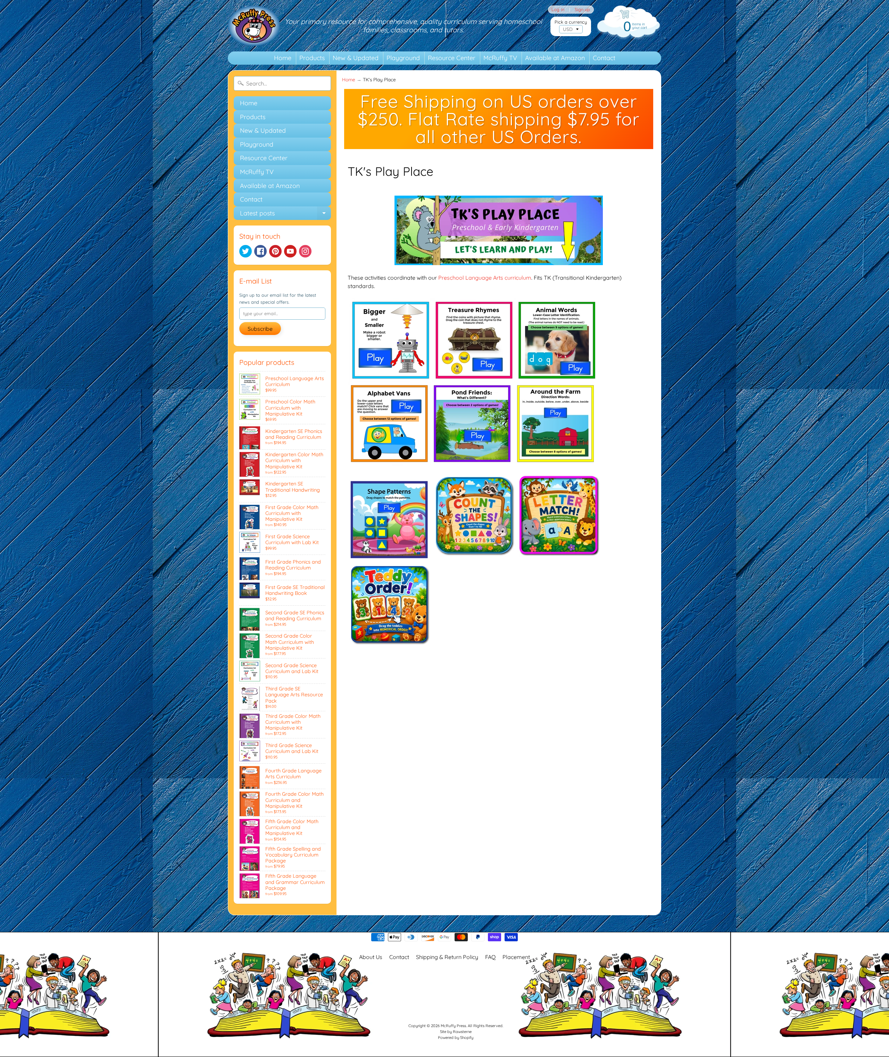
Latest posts (285, 214)
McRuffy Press (453, 1025)
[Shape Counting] (474, 558)
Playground (403, 58)
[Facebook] (260, 251)
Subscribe (260, 328)
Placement (516, 956)
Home (282, 58)
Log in (557, 9)
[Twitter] (245, 251)
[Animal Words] (557, 377)
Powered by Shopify (455, 1037)
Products (312, 58)
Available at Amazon (555, 58)
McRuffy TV (500, 58)
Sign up (582, 9)
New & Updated (356, 58)
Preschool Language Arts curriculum (484, 277)
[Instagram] (305, 251)
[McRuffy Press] (254, 26)
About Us (370, 956)
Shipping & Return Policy (447, 956)
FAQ (490, 956)
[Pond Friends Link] (472, 461)
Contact (604, 58)
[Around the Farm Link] (556, 461)
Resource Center (451, 58)
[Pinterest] (275, 251)
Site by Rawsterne (456, 1031)
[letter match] (558, 558)
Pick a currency (571, 22)
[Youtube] (290, 251)
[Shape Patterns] (389, 558)
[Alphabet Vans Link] (389, 461)
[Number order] (389, 647)
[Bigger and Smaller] (390, 377)
